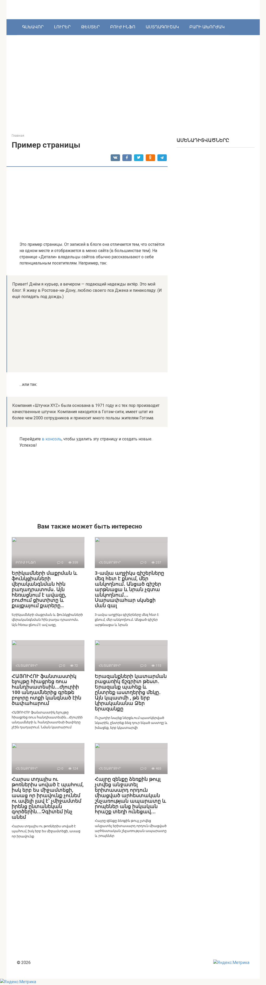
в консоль (52, 439)
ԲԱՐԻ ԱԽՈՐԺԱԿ (207, 26)
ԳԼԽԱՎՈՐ (33, 26)
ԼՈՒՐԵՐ (62, 26)
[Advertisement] (139, 79)
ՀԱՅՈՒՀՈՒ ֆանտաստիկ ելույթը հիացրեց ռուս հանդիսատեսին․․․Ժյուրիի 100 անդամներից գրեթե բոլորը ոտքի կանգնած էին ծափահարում (46, 689)
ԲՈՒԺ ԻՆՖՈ (122, 26)
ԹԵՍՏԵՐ (90, 26)
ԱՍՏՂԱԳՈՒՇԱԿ (162, 26)
